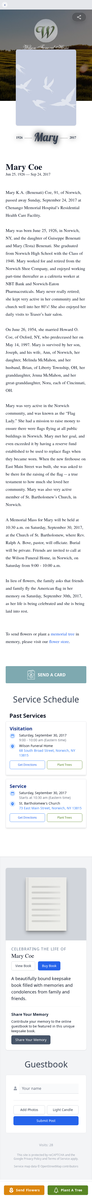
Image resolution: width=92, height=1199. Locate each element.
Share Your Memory (30, 1039)
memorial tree (63, 634)
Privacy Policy (33, 1159)
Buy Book (49, 965)
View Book (23, 965)
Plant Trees (64, 765)
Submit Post (46, 1120)
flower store (59, 641)
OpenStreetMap (51, 1166)
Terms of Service (59, 1159)
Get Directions (27, 765)
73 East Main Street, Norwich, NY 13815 (50, 808)
